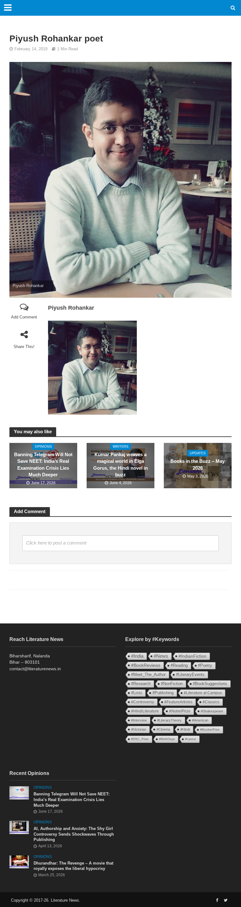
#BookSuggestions (210, 683)
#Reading (179, 665)
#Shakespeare (212, 711)
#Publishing (163, 693)
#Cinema (163, 729)
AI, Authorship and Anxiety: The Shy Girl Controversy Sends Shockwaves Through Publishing (74, 834)
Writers (120, 446)
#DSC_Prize (140, 739)
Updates (198, 453)
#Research (141, 683)
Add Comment (24, 317)
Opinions (43, 446)
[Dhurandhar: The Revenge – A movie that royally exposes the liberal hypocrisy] (19, 861)
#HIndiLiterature (145, 711)
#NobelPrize (179, 711)
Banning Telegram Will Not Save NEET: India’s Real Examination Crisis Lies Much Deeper (43, 464)
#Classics (211, 702)
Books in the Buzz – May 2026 (197, 464)
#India (137, 656)
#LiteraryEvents (190, 674)
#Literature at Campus (203, 693)
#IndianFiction (192, 656)
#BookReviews (145, 665)
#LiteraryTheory (169, 720)
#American (200, 720)
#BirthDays (167, 739)
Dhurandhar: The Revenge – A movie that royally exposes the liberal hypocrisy (73, 866)
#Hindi (185, 729)
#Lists (136, 692)
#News (161, 656)
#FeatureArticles (178, 702)
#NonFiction (172, 683)
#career (190, 739)
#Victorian (138, 729)
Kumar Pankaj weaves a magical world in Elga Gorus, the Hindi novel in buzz (120, 464)
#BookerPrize (210, 729)
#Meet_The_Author (148, 674)
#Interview (139, 720)
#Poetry (205, 665)
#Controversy (142, 702)
